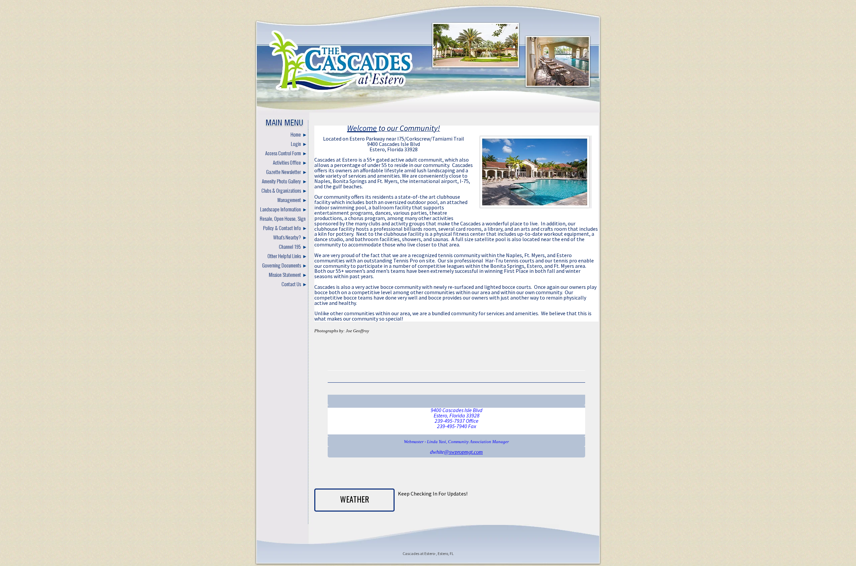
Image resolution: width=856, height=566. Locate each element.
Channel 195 (290, 246)
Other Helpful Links (284, 255)
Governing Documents (281, 265)
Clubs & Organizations (281, 190)
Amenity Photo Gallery (281, 181)
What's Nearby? (287, 237)
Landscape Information (280, 209)
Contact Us (291, 284)
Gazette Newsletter (283, 171)
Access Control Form (283, 153)
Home (296, 134)
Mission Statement (285, 274)
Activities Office (287, 162)
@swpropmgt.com (463, 452)
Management (289, 199)
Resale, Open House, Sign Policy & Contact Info (283, 223)
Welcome (362, 128)
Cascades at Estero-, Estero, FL (428, 553)
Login (296, 143)
